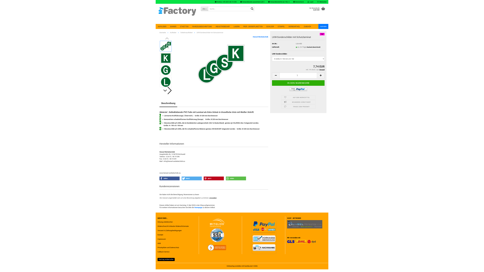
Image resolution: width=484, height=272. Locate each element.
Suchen (323, 26)
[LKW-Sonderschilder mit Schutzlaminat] (221, 64)
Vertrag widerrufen (166, 259)
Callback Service (163, 252)
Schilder (270, 26)
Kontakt (160, 235)
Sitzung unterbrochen (165, 222)
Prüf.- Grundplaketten (253, 26)
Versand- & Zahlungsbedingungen (170, 230)
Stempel (281, 26)
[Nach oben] (477, 268)
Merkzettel (322, 2)
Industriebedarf (223, 26)
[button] (298, 2)
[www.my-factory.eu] (177, 11)
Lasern (236, 26)
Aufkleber (162, 26)
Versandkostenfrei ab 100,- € (280, 2)
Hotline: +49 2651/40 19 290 (226, 2)
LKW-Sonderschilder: (279, 54)
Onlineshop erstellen (234, 266)
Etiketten (184, 26)
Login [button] (311, 2)
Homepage (198, 207)
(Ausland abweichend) (313, 47)
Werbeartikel (294, 26)
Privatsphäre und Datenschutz (168, 247)
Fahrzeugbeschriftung (202, 26)
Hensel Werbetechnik (260, 37)
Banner (173, 26)
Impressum (162, 239)
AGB (159, 243)
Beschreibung (168, 103)
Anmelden (213, 198)
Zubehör (307, 26)
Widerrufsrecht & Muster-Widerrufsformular (173, 226)
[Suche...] (252, 9)
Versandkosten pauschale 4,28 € (253, 2)
